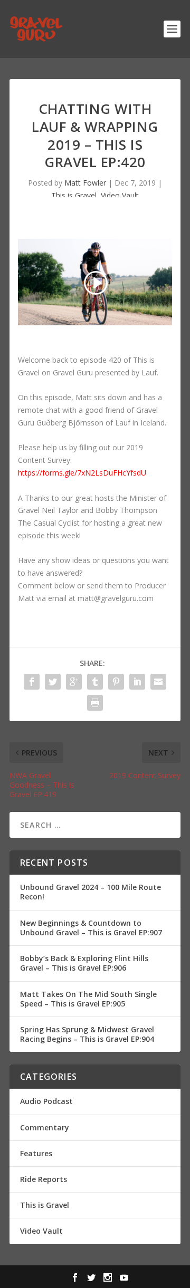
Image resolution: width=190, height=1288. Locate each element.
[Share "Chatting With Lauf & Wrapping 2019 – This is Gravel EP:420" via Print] (95, 702)
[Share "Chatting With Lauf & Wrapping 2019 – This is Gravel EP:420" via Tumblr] (95, 681)
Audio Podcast (46, 1101)
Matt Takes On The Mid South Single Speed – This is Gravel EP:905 (88, 999)
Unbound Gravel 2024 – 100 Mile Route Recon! (90, 892)
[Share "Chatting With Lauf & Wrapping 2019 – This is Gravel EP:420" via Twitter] (52, 681)
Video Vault (120, 195)
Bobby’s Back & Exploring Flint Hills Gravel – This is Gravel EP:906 (84, 963)
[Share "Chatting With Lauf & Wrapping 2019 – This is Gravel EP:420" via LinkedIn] (137, 681)
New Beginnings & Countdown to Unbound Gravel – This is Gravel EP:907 (91, 927)
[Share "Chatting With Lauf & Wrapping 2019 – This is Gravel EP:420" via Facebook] (31, 681)
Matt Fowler (85, 183)
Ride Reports (43, 1179)
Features (36, 1153)
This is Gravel (74, 195)
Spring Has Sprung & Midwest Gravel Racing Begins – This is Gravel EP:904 (87, 1034)
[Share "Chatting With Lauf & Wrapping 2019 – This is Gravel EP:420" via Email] (158, 681)
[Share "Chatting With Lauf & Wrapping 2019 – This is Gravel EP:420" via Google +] (73, 681)
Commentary (44, 1127)
